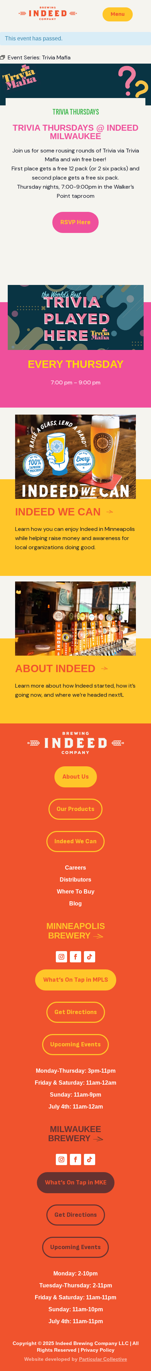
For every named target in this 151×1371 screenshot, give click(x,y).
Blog (75, 904)
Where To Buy (75, 892)
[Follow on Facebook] (75, 956)
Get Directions (75, 1012)
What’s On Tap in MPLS (75, 979)
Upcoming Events (75, 1044)
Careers (75, 868)
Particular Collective (103, 1359)
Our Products (75, 809)
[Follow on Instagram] (61, 956)
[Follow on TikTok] (89, 956)
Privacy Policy (97, 1350)
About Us (76, 776)
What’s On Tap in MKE (75, 1182)
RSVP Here (75, 222)
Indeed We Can (75, 841)
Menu (118, 14)
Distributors (75, 880)
